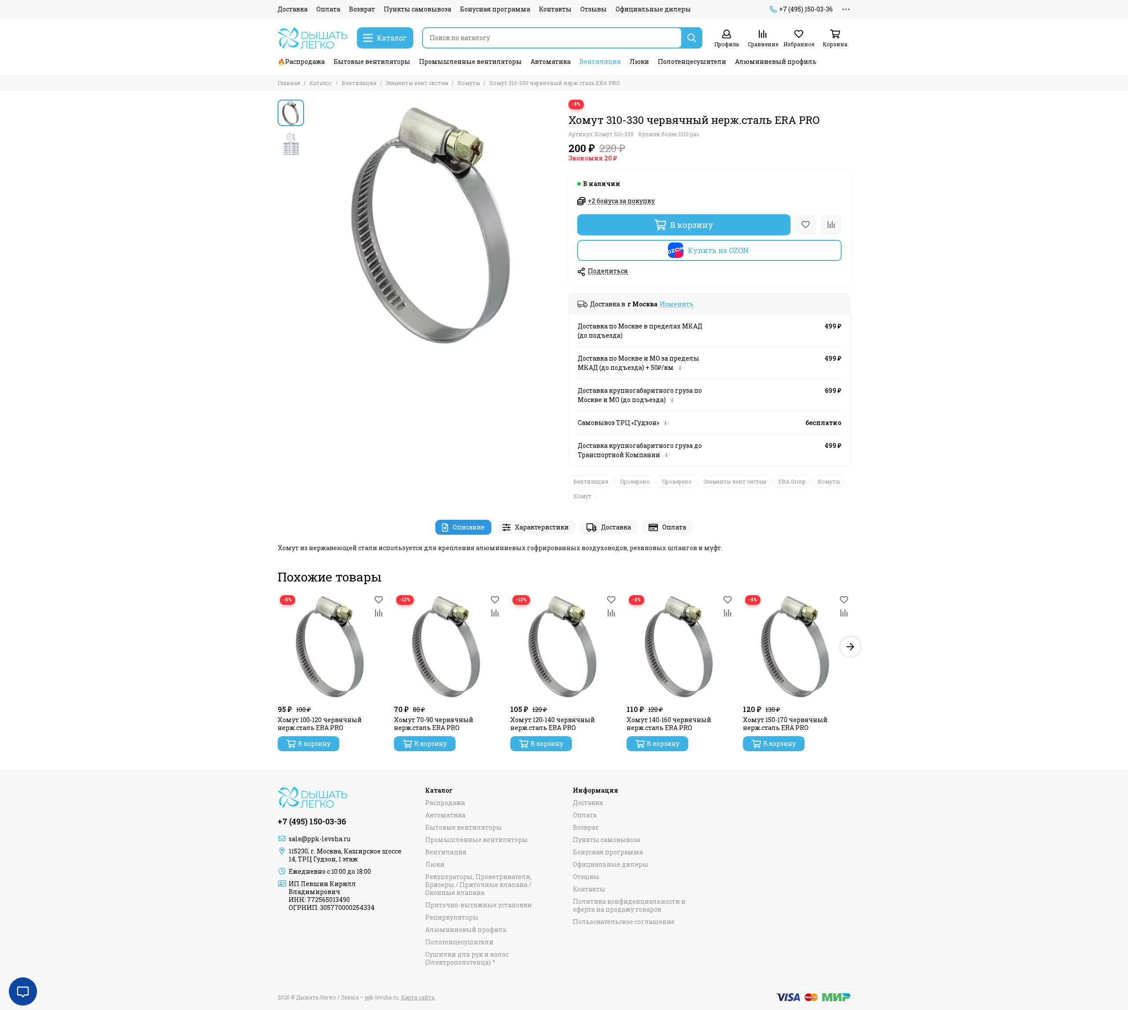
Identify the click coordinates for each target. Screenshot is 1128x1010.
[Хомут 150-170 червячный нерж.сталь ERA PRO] (796, 647)
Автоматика (551, 61)
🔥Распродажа (301, 61)
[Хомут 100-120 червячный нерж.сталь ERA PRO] (331, 647)
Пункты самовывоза (417, 9)
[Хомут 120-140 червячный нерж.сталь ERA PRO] (564, 647)
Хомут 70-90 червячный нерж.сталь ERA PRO (433, 724)
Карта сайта (417, 997)
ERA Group (791, 481)
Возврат (362, 9)
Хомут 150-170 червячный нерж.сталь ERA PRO (785, 724)
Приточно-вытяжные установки (478, 905)
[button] (313, 225)
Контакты (555, 9)
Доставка (293, 9)
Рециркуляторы (452, 917)
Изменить (677, 304)
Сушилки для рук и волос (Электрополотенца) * (466, 958)
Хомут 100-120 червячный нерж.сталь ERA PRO (320, 724)
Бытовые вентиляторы (372, 61)
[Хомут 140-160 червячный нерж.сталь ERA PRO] (680, 647)
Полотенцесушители (692, 61)
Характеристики (542, 527)
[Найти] (691, 37)
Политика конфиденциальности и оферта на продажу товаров (629, 905)
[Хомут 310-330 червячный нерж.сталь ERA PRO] (434, 225)
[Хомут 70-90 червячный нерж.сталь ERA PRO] (447, 647)
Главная (289, 82)
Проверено (635, 481)
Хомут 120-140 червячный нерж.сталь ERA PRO (552, 724)
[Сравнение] (831, 224)
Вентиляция (600, 61)
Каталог (320, 82)
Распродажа (445, 803)
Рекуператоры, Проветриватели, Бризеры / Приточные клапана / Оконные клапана (478, 885)
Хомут (582, 495)
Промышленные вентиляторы (470, 61)
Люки (639, 61)
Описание (469, 527)
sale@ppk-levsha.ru (319, 839)
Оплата (328, 9)
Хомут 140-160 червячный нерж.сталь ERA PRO (669, 724)
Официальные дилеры (653, 9)
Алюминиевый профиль (775, 61)
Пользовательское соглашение (624, 922)
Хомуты (468, 82)
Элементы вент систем (417, 82)
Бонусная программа (495, 9)
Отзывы (593, 9)
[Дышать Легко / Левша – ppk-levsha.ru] (313, 37)
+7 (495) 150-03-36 (806, 9)
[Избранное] (805, 224)
